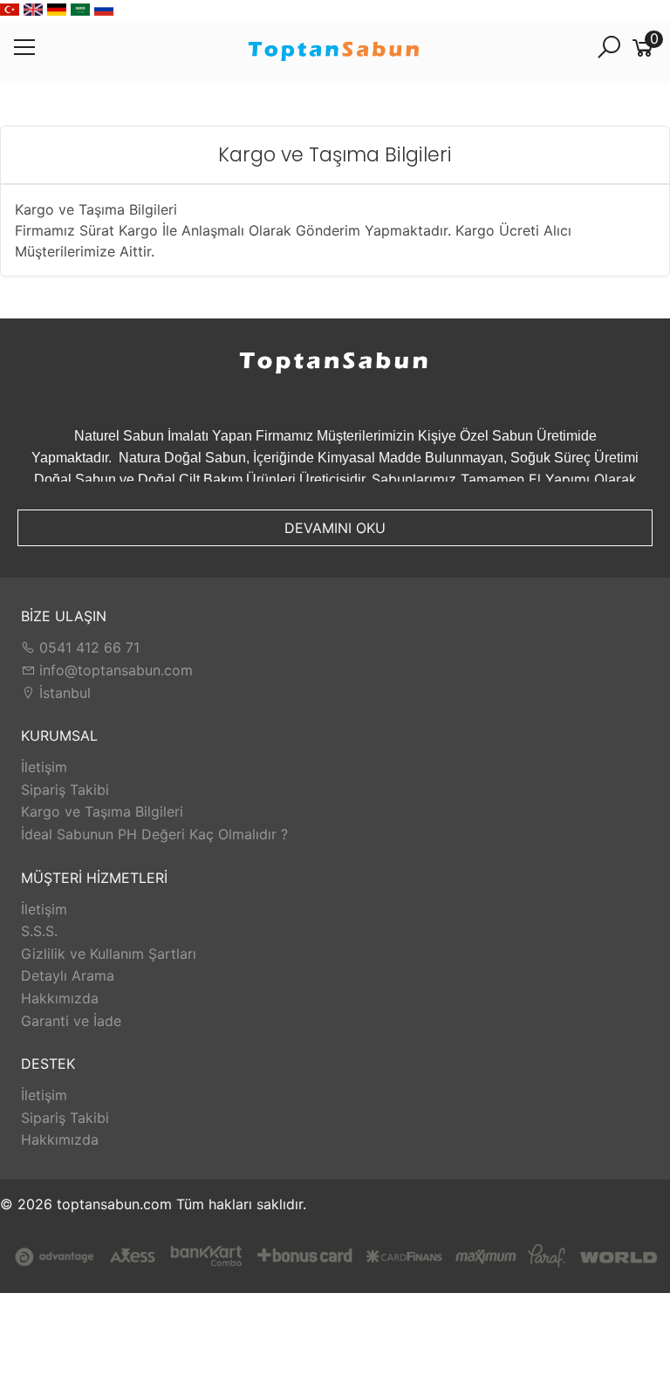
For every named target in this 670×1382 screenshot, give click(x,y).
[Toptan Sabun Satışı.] (335, 52)
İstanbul (63, 692)
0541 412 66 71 (87, 647)
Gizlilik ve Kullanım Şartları (108, 953)
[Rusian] (103, 10)
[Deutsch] (56, 10)
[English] (33, 10)
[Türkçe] (9, 10)
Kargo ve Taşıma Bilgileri (102, 811)
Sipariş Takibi (65, 789)
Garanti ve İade (71, 1021)
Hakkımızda (60, 998)
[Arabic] (80, 10)
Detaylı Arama (67, 975)
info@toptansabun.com (114, 670)
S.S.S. (39, 931)
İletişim (44, 767)
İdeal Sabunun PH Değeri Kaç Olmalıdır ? (154, 834)
